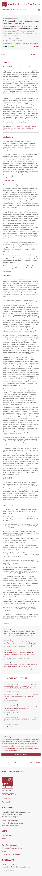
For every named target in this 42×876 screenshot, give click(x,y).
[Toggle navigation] (39, 9)
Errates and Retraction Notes (12, 848)
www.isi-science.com (13, 825)
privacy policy (17, 750)
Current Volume (7, 835)
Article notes (17, 43)
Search (22, 10)
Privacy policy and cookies (11, 854)
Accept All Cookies (21, 754)
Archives (5, 842)
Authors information (7, 43)
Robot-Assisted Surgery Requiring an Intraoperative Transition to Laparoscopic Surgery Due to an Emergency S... (20, 654)
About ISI (5, 851)
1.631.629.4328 (12, 821)
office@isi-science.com (15, 823)
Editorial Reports (7, 799)
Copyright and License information (30, 43)
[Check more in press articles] (36, 673)
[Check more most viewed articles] (36, 729)
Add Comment (36, 55)
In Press (4, 839)
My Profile (14, 10)
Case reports (6, 802)
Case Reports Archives (9, 845)
